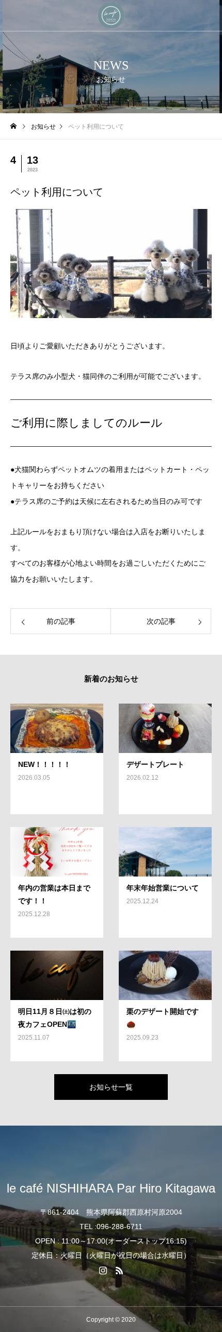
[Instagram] (103, 1270)
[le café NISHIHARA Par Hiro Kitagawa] (111, 15)
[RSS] (119, 1270)
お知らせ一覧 (111, 1087)
